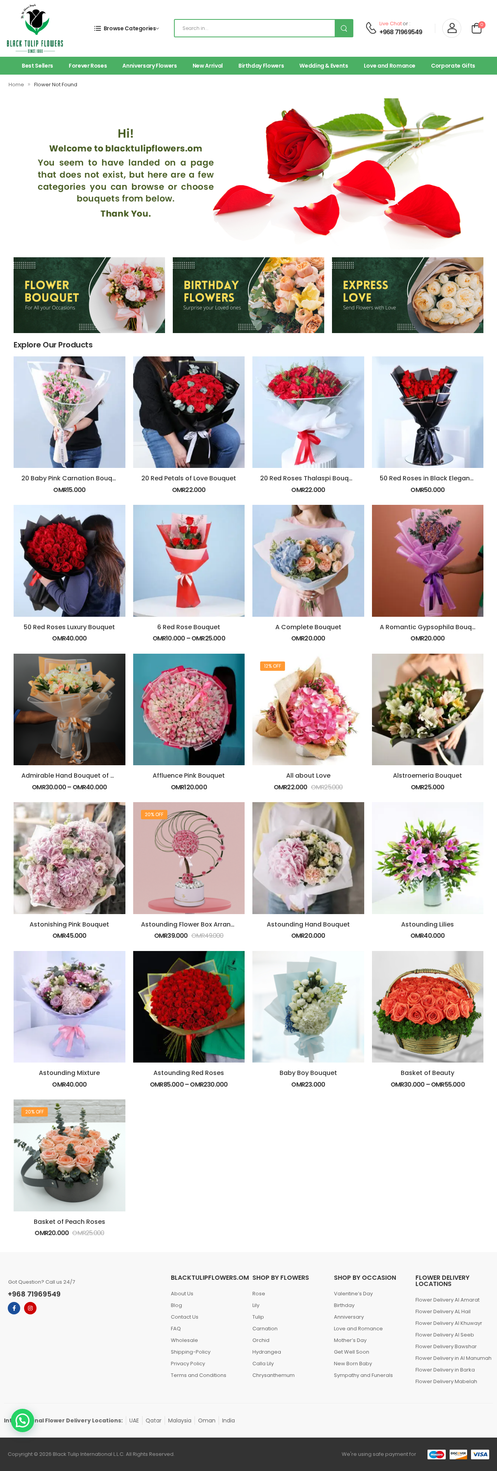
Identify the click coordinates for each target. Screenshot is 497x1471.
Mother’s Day (350, 1340)
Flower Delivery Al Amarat (447, 1299)
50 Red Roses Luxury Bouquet (69, 627)
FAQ (176, 1328)
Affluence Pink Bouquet (189, 775)
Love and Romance (389, 66)
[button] (22, 1420)
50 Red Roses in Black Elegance (429, 478)
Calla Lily (263, 1363)
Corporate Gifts (453, 66)
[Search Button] (344, 28)
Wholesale (184, 1340)
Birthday (344, 1305)
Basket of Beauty (427, 1072)
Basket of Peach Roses (69, 1221)
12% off (272, 666)
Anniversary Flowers (149, 66)
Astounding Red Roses (188, 1072)
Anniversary (349, 1317)
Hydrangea (266, 1352)
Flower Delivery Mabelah (446, 1381)
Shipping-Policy (190, 1352)
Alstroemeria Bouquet (427, 775)
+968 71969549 (400, 32)
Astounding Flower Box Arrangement (198, 924)
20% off (154, 814)
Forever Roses (88, 66)
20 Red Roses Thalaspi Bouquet (309, 478)
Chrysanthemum (273, 1375)
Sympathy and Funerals (363, 1375)
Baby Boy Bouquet (308, 1072)
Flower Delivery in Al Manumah (452, 1358)
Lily (255, 1305)
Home (16, 84)
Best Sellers (37, 66)
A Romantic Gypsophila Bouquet (431, 627)
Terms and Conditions (198, 1375)
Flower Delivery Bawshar (446, 1346)
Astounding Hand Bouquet (308, 924)
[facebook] (14, 1308)
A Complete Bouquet (308, 627)
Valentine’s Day (353, 1293)
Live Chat (390, 23)
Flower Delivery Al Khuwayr (448, 1323)
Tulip (258, 1317)
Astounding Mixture (69, 1072)
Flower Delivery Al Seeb (444, 1334)
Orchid (260, 1340)
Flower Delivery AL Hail (443, 1311)
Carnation (265, 1328)
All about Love (308, 775)
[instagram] (30, 1308)
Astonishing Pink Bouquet (69, 924)
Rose (258, 1293)
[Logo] (35, 28)
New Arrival (208, 66)
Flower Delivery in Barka (445, 1369)
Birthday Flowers (261, 66)
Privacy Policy (188, 1363)
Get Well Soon (351, 1352)
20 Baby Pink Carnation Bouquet (72, 478)
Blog (176, 1305)
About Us (182, 1293)
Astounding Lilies (427, 924)
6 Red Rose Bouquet (188, 627)
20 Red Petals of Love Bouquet (188, 478)
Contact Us (184, 1317)
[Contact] (371, 28)
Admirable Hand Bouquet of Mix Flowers (83, 775)
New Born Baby (353, 1363)
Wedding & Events (323, 66)
